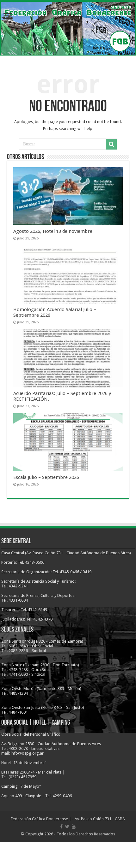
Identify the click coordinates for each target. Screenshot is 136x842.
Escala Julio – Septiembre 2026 (46, 477)
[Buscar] (111, 144)
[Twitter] (67, 826)
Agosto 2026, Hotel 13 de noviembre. (53, 231)
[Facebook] (61, 826)
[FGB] (68, 28)
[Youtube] (73, 826)
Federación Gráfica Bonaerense (39, 818)
